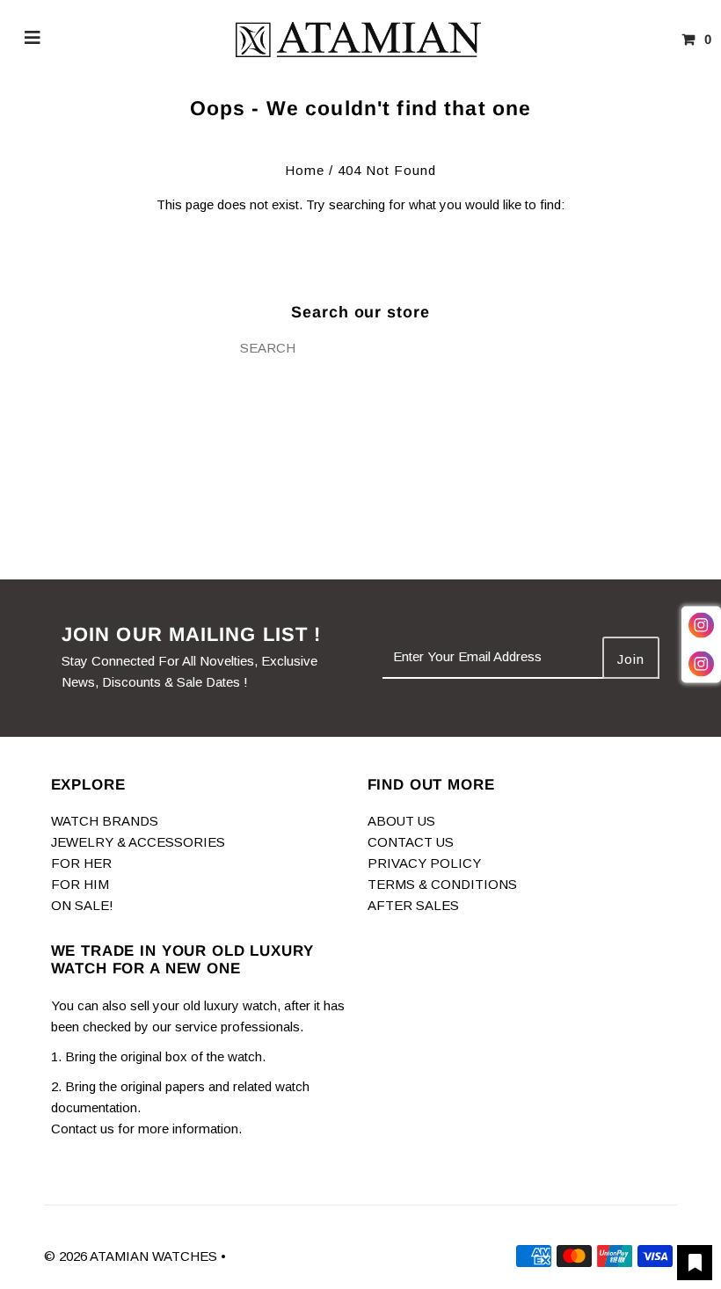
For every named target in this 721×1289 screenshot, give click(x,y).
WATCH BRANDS (104, 820)
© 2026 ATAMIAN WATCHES (132, 1256)
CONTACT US (411, 841)
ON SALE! (82, 905)
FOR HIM (80, 884)
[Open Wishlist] (694, 1262)
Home (304, 170)
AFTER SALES (413, 905)
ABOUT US (401, 820)
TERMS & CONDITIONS (442, 884)
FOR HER (81, 863)
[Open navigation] (33, 40)
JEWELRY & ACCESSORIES (138, 841)
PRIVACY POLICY (424, 863)
